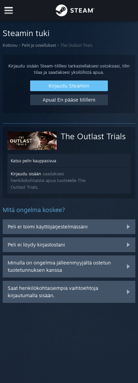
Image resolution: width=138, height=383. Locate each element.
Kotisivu (10, 45)
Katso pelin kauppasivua (33, 160)
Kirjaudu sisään (26, 173)
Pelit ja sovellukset (39, 45)
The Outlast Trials (93, 136)
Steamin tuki (26, 33)
